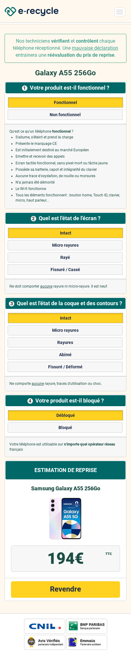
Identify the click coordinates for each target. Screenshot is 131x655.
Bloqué (65, 427)
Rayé (65, 257)
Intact (65, 233)
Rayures (65, 342)
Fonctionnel (65, 102)
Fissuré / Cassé (65, 269)
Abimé (65, 354)
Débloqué (65, 415)
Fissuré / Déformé (65, 366)
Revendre (65, 589)
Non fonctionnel (65, 114)
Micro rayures (65, 245)
